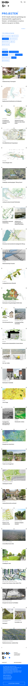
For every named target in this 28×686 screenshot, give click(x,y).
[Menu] (24, 2)
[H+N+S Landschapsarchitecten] (6, 655)
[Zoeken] (21, 2)
